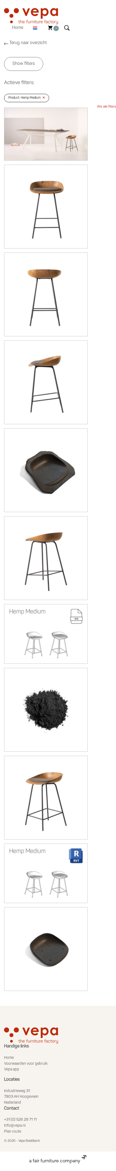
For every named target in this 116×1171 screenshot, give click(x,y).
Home (17, 28)
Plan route (12, 1132)
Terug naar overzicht (28, 43)
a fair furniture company (55, 1161)
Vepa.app (11, 1069)
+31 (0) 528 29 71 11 (20, 1120)
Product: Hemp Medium (24, 97)
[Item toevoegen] (46, 134)
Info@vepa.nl (15, 1126)
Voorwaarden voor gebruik (25, 1064)
